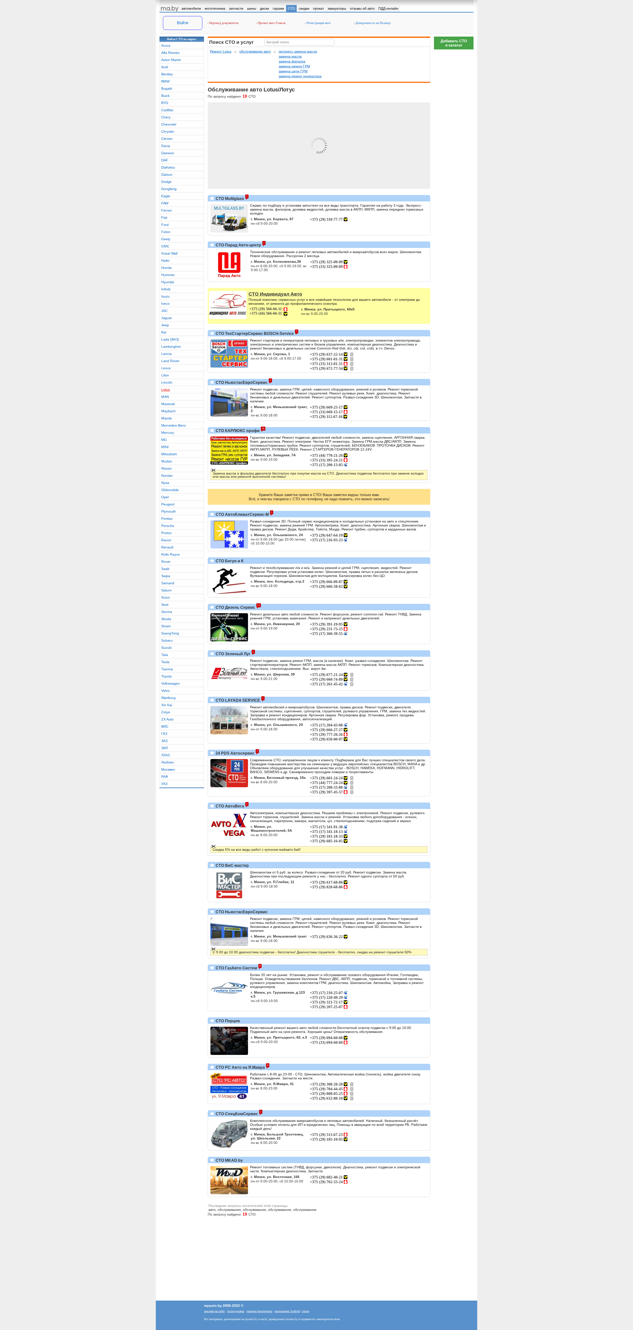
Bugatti (166, 88)
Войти (182, 23)
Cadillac (167, 110)
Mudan (166, 461)
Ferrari (166, 210)
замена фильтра (292, 61)
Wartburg (168, 698)
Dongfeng (169, 189)
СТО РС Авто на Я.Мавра (240, 1067)
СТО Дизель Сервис (235, 607)
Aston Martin (171, 60)
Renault (167, 547)
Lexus (166, 368)
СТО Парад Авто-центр (238, 245)
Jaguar (166, 318)
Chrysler (167, 131)
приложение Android (287, 1311)
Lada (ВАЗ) (170, 339)
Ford (165, 225)
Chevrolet (168, 124)
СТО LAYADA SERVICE (237, 700)
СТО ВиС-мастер (232, 865)
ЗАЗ (164, 741)
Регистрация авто (318, 23)
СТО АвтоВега (229, 806)
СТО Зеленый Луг (232, 654)
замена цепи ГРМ (293, 71)
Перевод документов (223, 23)
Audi (164, 67)
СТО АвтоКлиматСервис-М (242, 514)
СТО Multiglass (229, 198)
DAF (164, 160)
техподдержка (235, 1311)
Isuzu (165, 296)
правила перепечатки (259, 1311)
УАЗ (164, 784)
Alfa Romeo (170, 53)
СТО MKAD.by (229, 1160)
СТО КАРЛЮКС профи (237, 431)
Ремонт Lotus (220, 51)
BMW (165, 81)
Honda (166, 268)
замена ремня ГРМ (294, 66)
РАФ (164, 777)
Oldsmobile (170, 490)
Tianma (167, 669)
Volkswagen (170, 683)
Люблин (167, 762)
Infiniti (165, 289)
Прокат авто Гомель (271, 23)
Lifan (165, 375)
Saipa (165, 576)
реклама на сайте (214, 1311)
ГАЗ (164, 734)
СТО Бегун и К (229, 561)
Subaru (167, 640)
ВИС (164, 726)
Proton (166, 533)
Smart (166, 626)
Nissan (166, 468)
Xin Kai (166, 705)
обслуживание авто (255, 51)
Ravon (166, 540)
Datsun (166, 174)
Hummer (168, 275)
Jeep (165, 325)
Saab (165, 569)
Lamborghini (171, 347)
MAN (165, 397)
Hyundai (167, 282)
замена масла (290, 56)
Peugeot (167, 504)
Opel (165, 497)
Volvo (165, 691)
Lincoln (166, 382)
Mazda (166, 418)
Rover (166, 562)
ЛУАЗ (165, 755)
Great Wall (169, 253)
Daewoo (167, 153)
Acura (165, 45)
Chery (166, 117)
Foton (165, 232)
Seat (164, 605)
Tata (164, 655)
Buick (165, 96)
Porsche (167, 526)
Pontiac (167, 519)
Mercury (167, 433)
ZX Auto (167, 719)
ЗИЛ (164, 748)
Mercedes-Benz (173, 425)
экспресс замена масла (298, 51)
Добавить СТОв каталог (454, 43)
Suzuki (166, 648)
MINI (165, 447)
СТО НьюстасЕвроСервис (241, 382)
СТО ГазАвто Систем (236, 968)
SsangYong (170, 633)
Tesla (165, 662)
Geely (165, 239)
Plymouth (168, 511)
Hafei (165, 260)
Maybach (168, 411)
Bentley (167, 74)
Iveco (165, 303)
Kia (163, 332)
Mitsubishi (169, 454)
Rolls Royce (170, 554)
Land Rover (170, 361)
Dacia (165, 146)
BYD (164, 103)
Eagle (165, 196)
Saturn (166, 590)
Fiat (164, 217)
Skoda (166, 619)
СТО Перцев (227, 1021)
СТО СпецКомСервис (236, 1114)
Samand (167, 583)
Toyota (166, 676)
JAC (164, 311)
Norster (167, 476)
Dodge (166, 182)
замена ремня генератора (300, 76)
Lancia (166, 354)
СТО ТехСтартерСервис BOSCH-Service (254, 333)
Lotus (165, 390)
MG (164, 440)
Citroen (167, 139)
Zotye (165, 712)
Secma (166, 612)
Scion (165, 597)
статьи (305, 1311)
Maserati (168, 404)
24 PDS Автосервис (234, 753)
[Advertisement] (454, 126)
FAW (164, 203)
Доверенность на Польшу (373, 23)
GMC (165, 246)
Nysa (165, 483)
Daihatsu (168, 167)
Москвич (168, 769)
